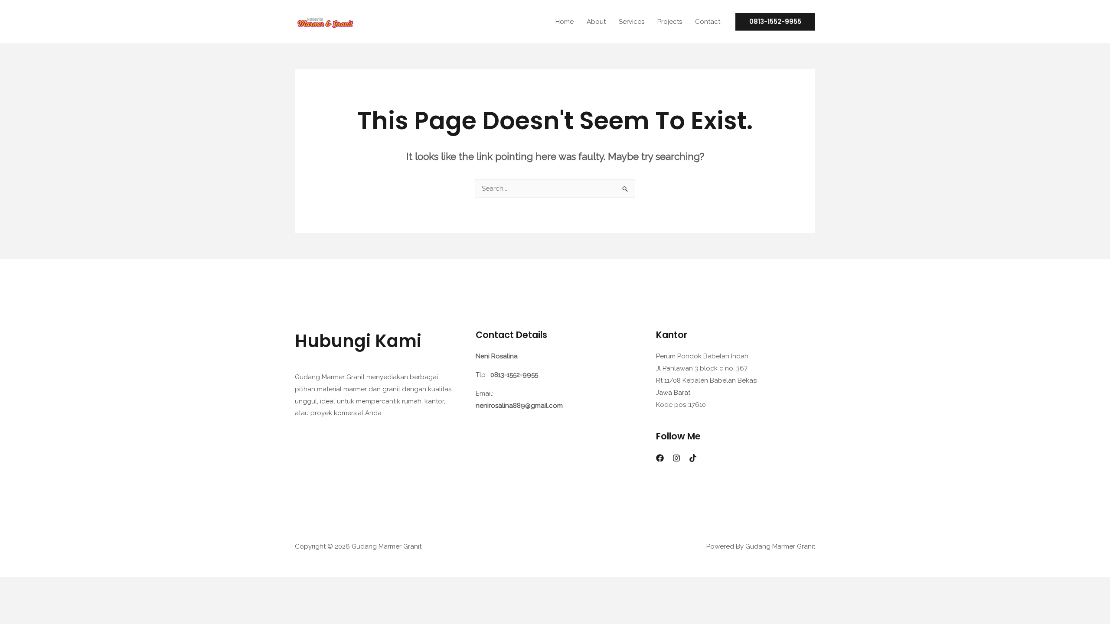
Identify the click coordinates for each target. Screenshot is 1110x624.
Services (631, 22)
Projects (669, 22)
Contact (707, 22)
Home (564, 22)
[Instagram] (676, 458)
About (596, 22)
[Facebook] (660, 458)
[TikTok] (693, 458)
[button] (775, 22)
